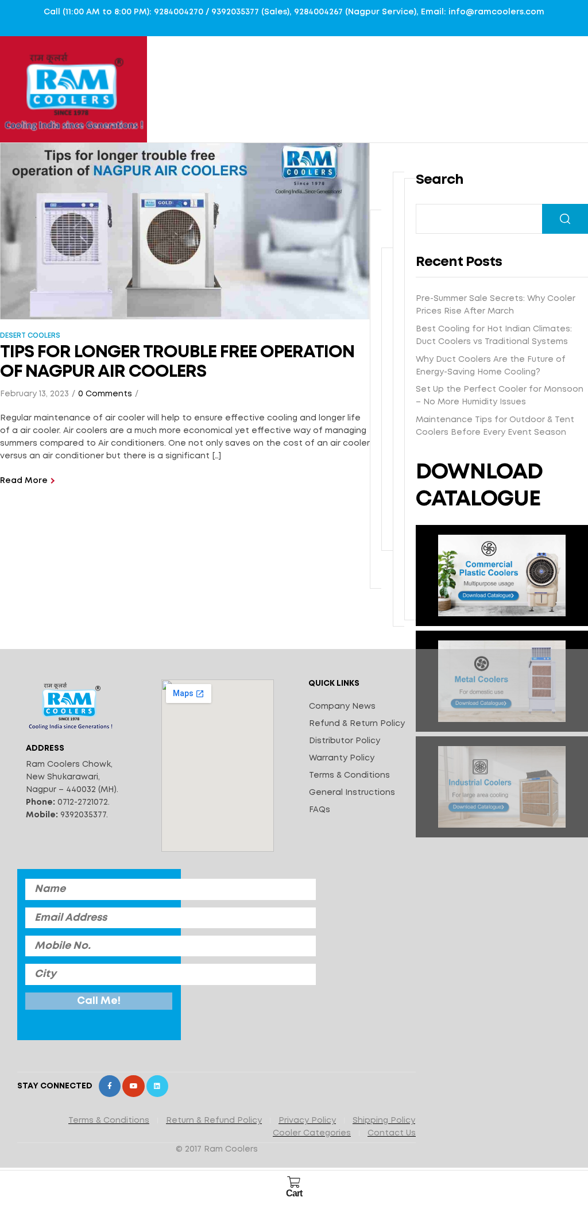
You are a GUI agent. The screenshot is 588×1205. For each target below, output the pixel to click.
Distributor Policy (344, 740)
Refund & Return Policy (357, 723)
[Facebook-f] (110, 1086)
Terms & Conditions (349, 775)
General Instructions (352, 792)
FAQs (319, 809)
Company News (342, 706)
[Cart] (294, 1182)
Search (565, 219)
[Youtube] (133, 1086)
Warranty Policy (341, 758)
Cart (294, 1193)
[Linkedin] (157, 1086)
